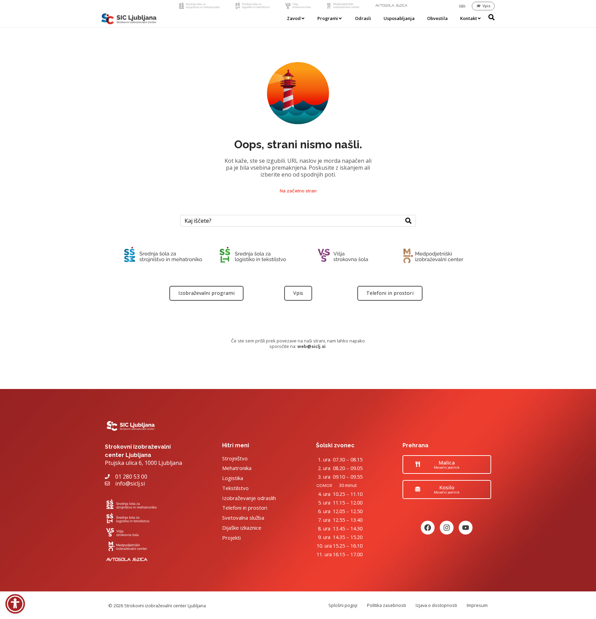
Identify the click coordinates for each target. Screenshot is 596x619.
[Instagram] (447, 528)
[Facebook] (428, 528)
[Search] (408, 220)
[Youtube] (466, 528)
